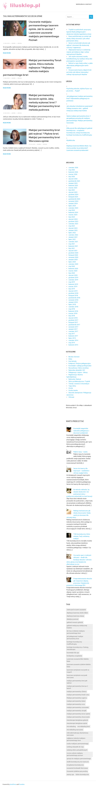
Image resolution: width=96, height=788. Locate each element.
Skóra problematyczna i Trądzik (79, 381)
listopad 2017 (73, 322)
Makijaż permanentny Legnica (77, 698)
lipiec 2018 (72, 304)
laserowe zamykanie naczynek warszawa (77, 676)
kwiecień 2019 (73, 284)
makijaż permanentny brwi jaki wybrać (77, 682)
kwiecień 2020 (73, 268)
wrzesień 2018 (73, 300)
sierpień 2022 (73, 230)
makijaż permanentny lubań (76, 701)
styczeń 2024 (73, 219)
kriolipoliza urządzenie (74, 656)
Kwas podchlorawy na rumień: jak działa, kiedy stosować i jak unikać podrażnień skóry (78, 38)
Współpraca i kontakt (84, 4)
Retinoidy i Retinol (75, 379)
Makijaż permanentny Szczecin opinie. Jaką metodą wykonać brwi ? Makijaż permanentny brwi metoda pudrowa (44, 102)
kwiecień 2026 (73, 172)
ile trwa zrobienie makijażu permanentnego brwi (76, 632)
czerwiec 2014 (73, 340)
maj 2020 (72, 266)
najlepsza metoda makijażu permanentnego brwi (76, 739)
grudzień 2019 (73, 277)
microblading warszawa (75, 729)
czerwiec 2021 (73, 241)
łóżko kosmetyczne (82, 774)
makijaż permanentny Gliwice (76, 691)
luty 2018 (72, 315)
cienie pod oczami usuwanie (76, 609)
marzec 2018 (73, 313)
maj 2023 (72, 226)
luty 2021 (72, 248)
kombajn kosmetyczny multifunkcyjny (74, 643)
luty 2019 (72, 289)
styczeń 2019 (73, 291)
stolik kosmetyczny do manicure (78, 762)
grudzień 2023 (73, 221)
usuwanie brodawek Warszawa (77, 768)
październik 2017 (74, 324)
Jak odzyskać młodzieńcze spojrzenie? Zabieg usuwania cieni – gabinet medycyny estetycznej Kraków (79, 108)
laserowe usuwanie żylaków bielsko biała (79, 665)
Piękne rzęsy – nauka (80, 452)
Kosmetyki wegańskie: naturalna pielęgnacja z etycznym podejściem (81, 431)
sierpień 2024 (73, 203)
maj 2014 (72, 342)
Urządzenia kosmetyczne (75, 765)
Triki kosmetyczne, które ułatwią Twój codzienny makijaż (81, 536)
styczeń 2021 (73, 250)
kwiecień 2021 (73, 246)
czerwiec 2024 (73, 208)
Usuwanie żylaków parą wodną (77, 771)
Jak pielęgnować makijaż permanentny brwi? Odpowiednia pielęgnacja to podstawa (79, 98)
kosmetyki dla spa (73, 652)
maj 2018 (72, 309)
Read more (7, 53)
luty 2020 (72, 273)
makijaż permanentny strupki (76, 710)
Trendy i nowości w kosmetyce (79, 383)
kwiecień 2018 (73, 311)
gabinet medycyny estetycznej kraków (77, 627)
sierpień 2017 (73, 329)
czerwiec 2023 (73, 223)
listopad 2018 (73, 295)
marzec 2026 (73, 174)
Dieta (70, 359)
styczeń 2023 (73, 228)
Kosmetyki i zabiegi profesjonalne (80, 366)
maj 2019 (72, 282)
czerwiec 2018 (73, 307)
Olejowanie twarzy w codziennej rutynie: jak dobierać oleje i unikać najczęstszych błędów (78, 52)
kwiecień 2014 (73, 345)
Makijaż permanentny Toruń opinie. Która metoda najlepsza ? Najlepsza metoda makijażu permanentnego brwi (32, 67)
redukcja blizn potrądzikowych (77, 750)
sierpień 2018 (73, 302)
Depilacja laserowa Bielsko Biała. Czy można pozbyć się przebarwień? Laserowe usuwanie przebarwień (78, 148)
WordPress (13, 784)
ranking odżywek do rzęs (75, 747)
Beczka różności (74, 357)
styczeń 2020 (73, 275)
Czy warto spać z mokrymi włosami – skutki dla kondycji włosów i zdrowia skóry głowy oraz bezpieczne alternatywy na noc (79, 559)
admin (13, 43)
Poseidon (21, 784)
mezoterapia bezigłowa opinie (77, 723)
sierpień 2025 (73, 183)
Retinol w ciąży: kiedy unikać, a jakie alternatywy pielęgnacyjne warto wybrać (79, 65)
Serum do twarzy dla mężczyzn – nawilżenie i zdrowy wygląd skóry (81, 471)
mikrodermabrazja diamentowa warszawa (77, 734)
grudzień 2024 (73, 194)
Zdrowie (71, 397)
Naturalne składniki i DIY (77, 370)
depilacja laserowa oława (75, 616)
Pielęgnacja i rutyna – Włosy (78, 372)
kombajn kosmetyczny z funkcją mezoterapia (77, 648)
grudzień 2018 (73, 293)
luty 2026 (72, 176)
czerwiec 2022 (73, 235)
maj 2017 (72, 333)
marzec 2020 (73, 271)
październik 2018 (74, 298)
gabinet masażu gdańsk (75, 622)
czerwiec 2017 (73, 331)
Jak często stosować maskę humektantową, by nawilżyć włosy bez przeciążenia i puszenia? (79, 59)
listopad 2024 (73, 197)
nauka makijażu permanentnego (77, 743)
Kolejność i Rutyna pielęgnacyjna (80, 363)
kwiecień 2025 (73, 185)
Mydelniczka (70, 140)
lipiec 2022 (72, 232)
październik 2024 (74, 199)
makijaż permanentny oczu (76, 704)
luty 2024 (72, 217)
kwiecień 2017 (73, 336)
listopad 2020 (73, 255)
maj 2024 (72, 210)
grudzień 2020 (73, 253)
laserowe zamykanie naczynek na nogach (78, 671)
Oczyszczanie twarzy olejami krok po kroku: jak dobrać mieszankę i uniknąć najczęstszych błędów (78, 72)
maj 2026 (72, 170)
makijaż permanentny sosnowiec (78, 707)
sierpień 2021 (73, 237)
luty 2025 (72, 190)
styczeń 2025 (73, 192)
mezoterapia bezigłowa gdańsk (77, 720)
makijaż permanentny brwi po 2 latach (77, 687)
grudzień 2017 (73, 320)
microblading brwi (83, 726)
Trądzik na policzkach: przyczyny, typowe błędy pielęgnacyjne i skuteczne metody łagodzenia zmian (78, 32)
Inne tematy (72, 361)
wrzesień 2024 (73, 201)
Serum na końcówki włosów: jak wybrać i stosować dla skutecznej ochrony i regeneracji (78, 45)
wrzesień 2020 (73, 257)
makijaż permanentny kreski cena (78, 695)
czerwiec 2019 (73, 280)
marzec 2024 (73, 215)
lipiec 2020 (72, 262)
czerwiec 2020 (73, 264)
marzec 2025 (73, 188)
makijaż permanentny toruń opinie (78, 714)
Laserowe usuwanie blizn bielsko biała (78, 660)
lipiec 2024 (72, 206)
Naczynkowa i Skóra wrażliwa (79, 368)
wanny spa (70, 774)
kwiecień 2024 (73, 212)
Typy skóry (72, 386)
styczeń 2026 (73, 179)
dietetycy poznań (72, 619)
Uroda (19, 43)
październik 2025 (74, 181)
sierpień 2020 (73, 259)
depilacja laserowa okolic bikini (77, 613)
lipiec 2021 (72, 239)
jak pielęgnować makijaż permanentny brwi (75, 637)
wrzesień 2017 (73, 327)
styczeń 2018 (73, 318)
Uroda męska (73, 390)
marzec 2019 (73, 286)
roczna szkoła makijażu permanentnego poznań (75, 754)
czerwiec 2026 (73, 167)
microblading (71, 726)
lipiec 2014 (72, 338)
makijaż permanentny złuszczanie (78, 717)
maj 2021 (72, 244)
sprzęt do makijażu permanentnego (79, 758)
